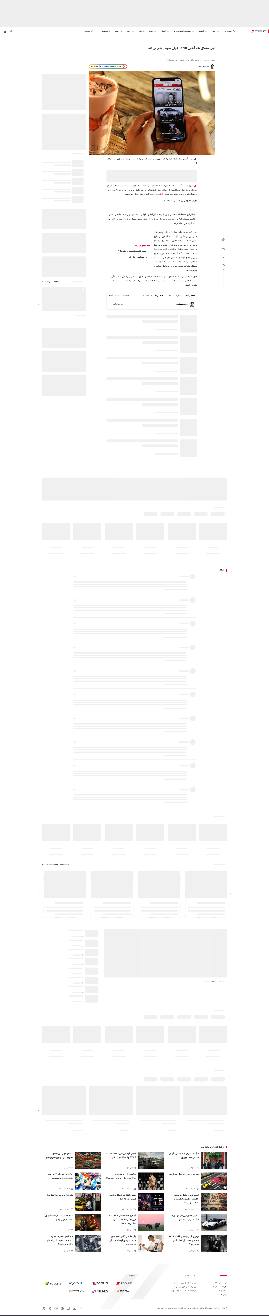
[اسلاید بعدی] (38, 304)
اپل (195, 186)
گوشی (160, 194)
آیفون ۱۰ (143, 186)
